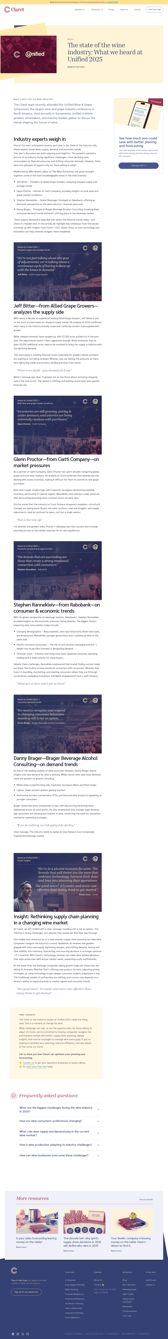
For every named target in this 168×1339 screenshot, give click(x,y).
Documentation (130, 1311)
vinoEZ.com (151, 1280)
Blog (125, 1280)
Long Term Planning (74, 1312)
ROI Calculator (129, 1284)
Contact (137, 9)
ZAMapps (78, 1333)
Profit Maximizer (72, 1317)
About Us (98, 1280)
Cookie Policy (144, 1333)
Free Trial (127, 1315)
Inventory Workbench (74, 1298)
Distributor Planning (74, 1303)
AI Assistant (70, 1280)
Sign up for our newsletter (26, 1291)
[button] (79, 9)
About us (124, 9)
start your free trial (36, 1066)
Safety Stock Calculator (128, 1300)
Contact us (28, 1062)
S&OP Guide (128, 1294)
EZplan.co (150, 1284)
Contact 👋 (99, 1284)
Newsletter (127, 1306)
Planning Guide (129, 1289)
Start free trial (154, 9)
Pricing (111, 9)
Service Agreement (128, 1333)
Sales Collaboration (74, 1308)
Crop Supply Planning (74, 1284)
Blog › (71, 39)
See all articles (146, 1199)
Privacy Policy (112, 1333)
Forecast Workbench (74, 1294)
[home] (14, 9)
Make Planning (71, 1289)
